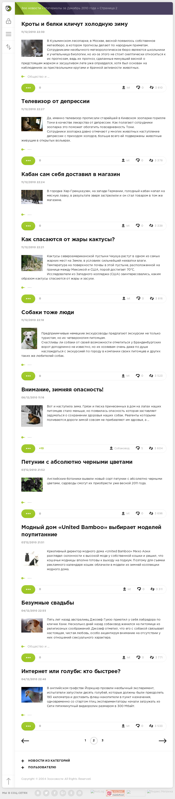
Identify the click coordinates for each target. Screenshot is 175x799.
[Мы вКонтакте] (38, 793)
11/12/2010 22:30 (33, 32)
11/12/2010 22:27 (32, 109)
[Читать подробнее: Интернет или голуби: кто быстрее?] (28, 726)
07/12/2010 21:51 (32, 542)
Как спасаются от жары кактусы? (68, 239)
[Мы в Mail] (79, 793)
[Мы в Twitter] (46, 793)
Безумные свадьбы (47, 603)
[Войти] (8, 21)
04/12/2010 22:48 (33, 679)
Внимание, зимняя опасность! (62, 390)
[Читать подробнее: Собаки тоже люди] (28, 376)
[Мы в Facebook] (54, 793)
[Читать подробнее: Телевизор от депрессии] (28, 160)
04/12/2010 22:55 (33, 611)
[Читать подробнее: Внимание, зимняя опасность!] (28, 448)
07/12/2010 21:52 (33, 470)
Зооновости (55, 779)
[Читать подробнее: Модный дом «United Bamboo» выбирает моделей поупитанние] (28, 589)
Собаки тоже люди (47, 312)
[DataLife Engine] (8, 8)
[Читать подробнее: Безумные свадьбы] (28, 657)
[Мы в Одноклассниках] (71, 793)
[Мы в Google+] (63, 793)
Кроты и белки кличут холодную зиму (74, 24)
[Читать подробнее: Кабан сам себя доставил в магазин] (28, 226)
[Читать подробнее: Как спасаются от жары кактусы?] (28, 299)
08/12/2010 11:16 (32, 398)
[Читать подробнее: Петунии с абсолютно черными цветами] (28, 513)
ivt (128, 88)
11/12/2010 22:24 (33, 182)
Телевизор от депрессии (55, 101)
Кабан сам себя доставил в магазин (70, 174)
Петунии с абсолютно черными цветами (77, 462)
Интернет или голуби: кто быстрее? (71, 671)
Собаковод (122, 448)
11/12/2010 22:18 (32, 320)
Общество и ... (38, 77)
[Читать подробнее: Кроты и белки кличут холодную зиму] (28, 88)
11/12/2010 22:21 (32, 247)
